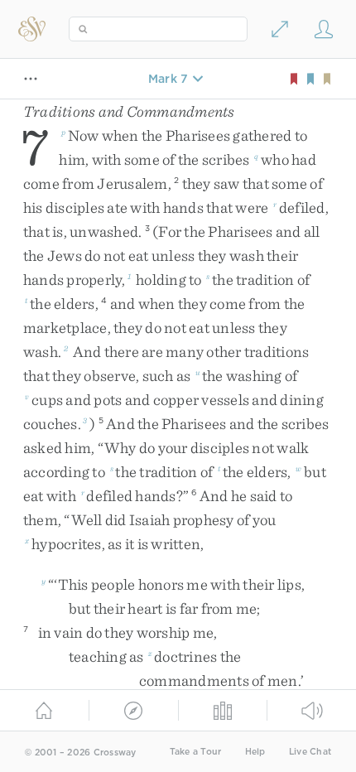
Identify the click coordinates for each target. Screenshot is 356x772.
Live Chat (310, 751)
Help (255, 751)
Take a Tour (196, 751)
